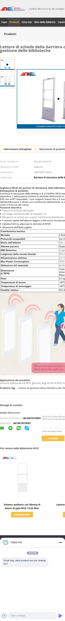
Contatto (53, 438)
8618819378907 (22, 423)
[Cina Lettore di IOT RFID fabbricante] (12, 9)
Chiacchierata (22, 514)
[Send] (60, 615)
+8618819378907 (31, 418)
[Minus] (60, 542)
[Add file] (4, 615)
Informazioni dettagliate (18, 149)
